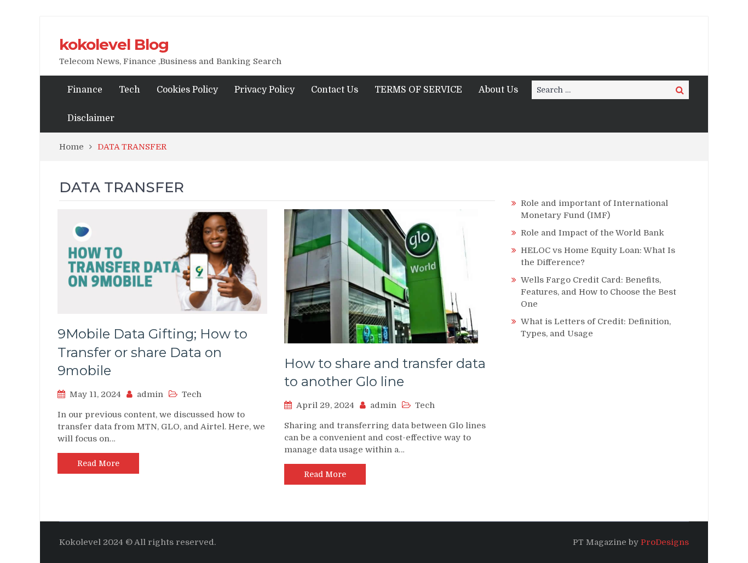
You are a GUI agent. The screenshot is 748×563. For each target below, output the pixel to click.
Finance (84, 90)
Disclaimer (90, 118)
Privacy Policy (264, 90)
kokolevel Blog (114, 44)
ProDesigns (665, 542)
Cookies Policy (187, 90)
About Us (498, 90)
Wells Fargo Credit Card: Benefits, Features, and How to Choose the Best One (598, 292)
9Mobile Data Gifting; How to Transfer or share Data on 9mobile (152, 352)
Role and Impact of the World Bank (592, 233)
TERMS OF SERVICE (418, 90)
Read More (98, 463)
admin (150, 394)
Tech (129, 90)
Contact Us (334, 90)
